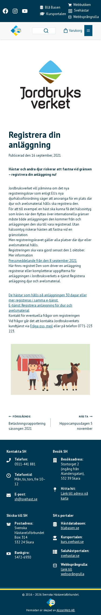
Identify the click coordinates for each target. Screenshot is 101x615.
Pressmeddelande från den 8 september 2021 (43, 260)
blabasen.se (70, 528)
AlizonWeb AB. (66, 610)
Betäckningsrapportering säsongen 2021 (27, 423)
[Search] (46, 31)
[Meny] (88, 30)
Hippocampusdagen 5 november (76, 423)
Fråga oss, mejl (41, 326)
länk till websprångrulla (72, 572)
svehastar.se (70, 555)
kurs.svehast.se (72, 541)
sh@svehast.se (26, 499)
